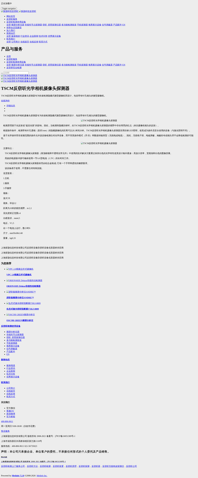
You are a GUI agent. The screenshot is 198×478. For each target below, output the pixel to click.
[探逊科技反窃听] (99, 11)
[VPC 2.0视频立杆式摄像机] (19, 269)
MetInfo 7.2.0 (18, 475)
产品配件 (117, 65)
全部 (8, 25)
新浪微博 (10, 414)
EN (123, 65)
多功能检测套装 (69, 65)
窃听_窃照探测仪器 (52, 65)
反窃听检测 (45, 466)
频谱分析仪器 (17, 65)
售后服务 (5, 431)
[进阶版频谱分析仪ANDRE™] (21, 292)
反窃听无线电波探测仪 (113, 466)
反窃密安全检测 (14, 67)
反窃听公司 (131, 466)
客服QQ (10, 411)
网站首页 (10, 16)
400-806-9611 (7, 421)
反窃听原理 (71, 466)
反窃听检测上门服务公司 (13, 466)
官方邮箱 (10, 416)
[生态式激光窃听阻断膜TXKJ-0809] (23, 303)
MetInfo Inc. (42, 475)
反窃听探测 (84, 466)
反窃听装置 (58, 466)
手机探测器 (82, 65)
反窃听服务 (11, 59)
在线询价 (5, 101)
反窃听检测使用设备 (16, 62)
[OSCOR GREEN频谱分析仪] (20, 314)
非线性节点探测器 (33, 65)
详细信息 (10, 106)
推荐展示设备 (94, 65)
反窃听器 (96, 466)
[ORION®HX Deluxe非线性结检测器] (24, 280)
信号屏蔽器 (107, 65)
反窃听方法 (32, 466)
